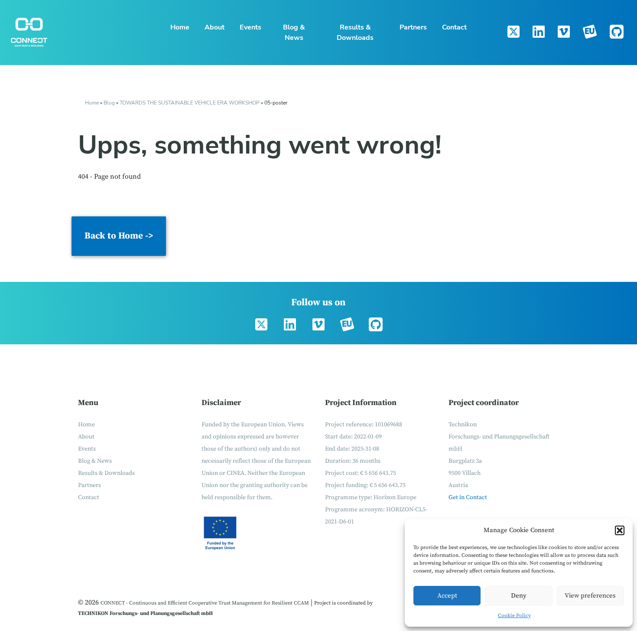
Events (250, 27)
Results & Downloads (355, 33)
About (214, 27)
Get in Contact (467, 497)
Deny (518, 596)
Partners (413, 27)
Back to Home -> (118, 236)
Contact (454, 27)
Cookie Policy (514, 615)
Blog (109, 102)
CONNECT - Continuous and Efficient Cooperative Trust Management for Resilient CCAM (205, 603)
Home (179, 27)
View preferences (590, 596)
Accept (447, 596)
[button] (619, 530)
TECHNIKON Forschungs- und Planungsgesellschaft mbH (145, 613)
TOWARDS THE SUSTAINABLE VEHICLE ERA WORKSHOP (190, 102)
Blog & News (294, 33)
